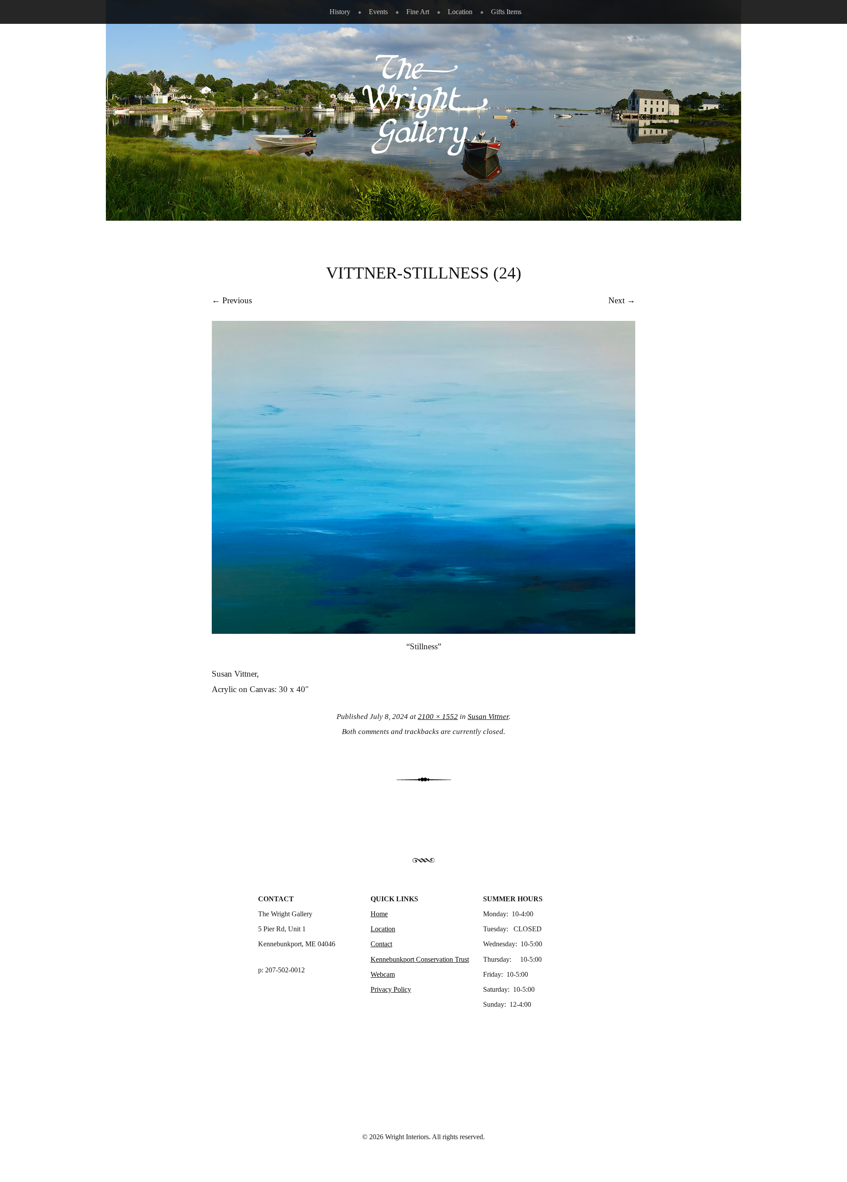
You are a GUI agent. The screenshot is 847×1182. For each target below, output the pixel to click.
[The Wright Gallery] (423, 151)
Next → (621, 300)
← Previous (232, 300)
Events (378, 11)
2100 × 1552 (438, 716)
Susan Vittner (488, 716)
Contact (381, 944)
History (340, 11)
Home (379, 914)
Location (460, 11)
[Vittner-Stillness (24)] (423, 631)
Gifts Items (506, 11)
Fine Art (417, 11)
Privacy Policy (391, 989)
